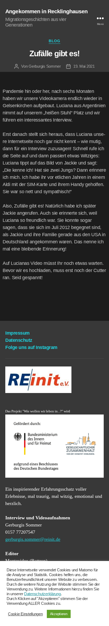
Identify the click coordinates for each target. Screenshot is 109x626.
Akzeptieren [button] (58, 614)
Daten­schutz (18, 340)
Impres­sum (17, 333)
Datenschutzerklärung (42, 594)
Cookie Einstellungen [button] (25, 614)
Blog (54, 41)
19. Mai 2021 (84, 66)
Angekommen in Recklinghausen (46, 11)
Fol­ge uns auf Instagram (31, 347)
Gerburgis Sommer (45, 66)
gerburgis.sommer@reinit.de (32, 539)
